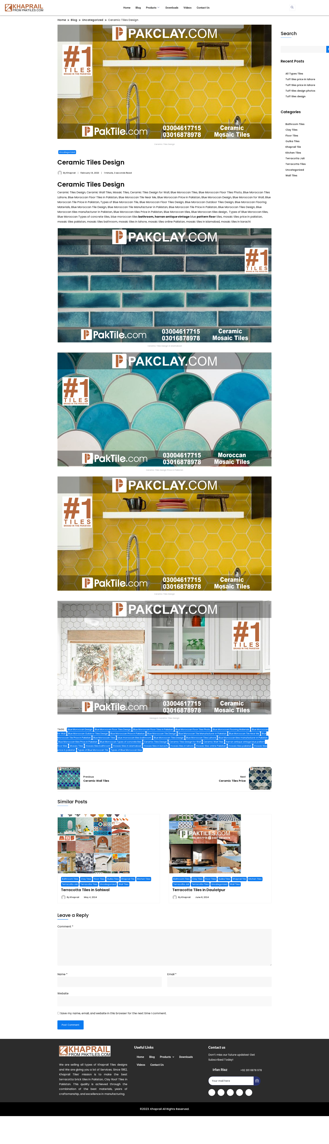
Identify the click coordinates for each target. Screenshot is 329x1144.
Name (62, 974)
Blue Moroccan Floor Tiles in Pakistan (153, 729)
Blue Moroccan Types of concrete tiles (121, 741)
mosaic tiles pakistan (240, 745)
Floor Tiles (99, 878)
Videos (188, 7)
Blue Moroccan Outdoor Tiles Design (88, 733)
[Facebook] (211, 1092)
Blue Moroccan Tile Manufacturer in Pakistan (202, 733)
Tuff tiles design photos (300, 90)
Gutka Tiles (113, 878)
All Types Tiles (294, 73)
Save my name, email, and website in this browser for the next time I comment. (113, 1013)
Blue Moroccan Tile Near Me (244, 733)
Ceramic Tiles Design (155, 741)
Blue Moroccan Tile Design (161, 733)
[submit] (257, 1081)
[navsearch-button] (292, 8)
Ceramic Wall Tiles (213, 741)
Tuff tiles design (295, 96)
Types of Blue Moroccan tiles (126, 750)
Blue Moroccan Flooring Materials (231, 729)
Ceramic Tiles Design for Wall (185, 741)
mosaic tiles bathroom (98, 745)
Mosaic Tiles (76, 745)
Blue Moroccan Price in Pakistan (127, 733)
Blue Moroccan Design (80, 729)
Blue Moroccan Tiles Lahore (201, 737)
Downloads (172, 7)
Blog (138, 7)
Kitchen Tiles (143, 878)
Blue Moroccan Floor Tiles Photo (192, 729)
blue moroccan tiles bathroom (134, 737)
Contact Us (203, 7)
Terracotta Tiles (88, 884)
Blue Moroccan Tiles (104, 737)
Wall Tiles (124, 884)
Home (126, 7)
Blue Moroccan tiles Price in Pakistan (78, 741)
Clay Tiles (86, 878)
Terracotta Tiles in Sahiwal (85, 889)
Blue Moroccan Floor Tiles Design (113, 729)
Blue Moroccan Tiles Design (169, 737)
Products (151, 7)
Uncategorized (67, 152)
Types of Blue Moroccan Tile (93, 750)
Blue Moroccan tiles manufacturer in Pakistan (243, 737)
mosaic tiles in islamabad (127, 745)
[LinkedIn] (230, 1092)
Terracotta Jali (70, 884)
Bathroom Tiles (70, 878)
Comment (65, 926)
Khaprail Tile (128, 878)
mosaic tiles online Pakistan (211, 745)
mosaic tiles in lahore (182, 745)
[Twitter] (221, 1092)
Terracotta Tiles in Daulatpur (198, 889)
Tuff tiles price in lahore (300, 79)
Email (171, 974)
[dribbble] (239, 1092)
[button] (167, 1057)
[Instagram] (248, 1092)
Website (63, 993)
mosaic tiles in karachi (156, 745)
